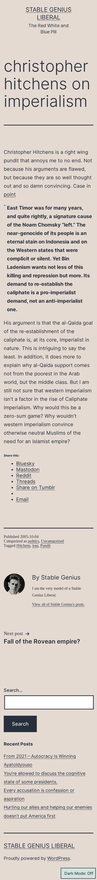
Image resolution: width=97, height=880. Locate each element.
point (10, 194)
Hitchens (23, 545)
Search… (13, 690)
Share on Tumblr (35, 487)
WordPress (58, 858)
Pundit (45, 545)
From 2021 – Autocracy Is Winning (40, 756)
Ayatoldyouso (18, 764)
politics (33, 541)
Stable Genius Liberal (39, 845)
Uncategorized (52, 541)
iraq (35, 545)
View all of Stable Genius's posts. (58, 604)
